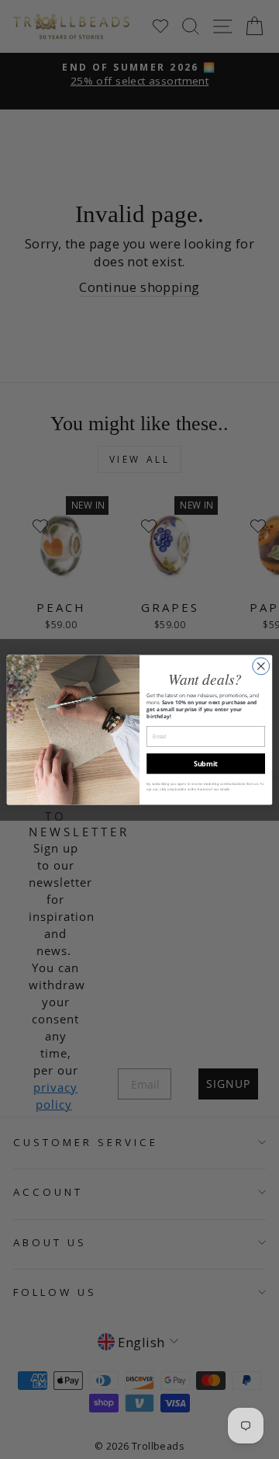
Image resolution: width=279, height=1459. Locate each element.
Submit (206, 763)
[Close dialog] (261, 665)
